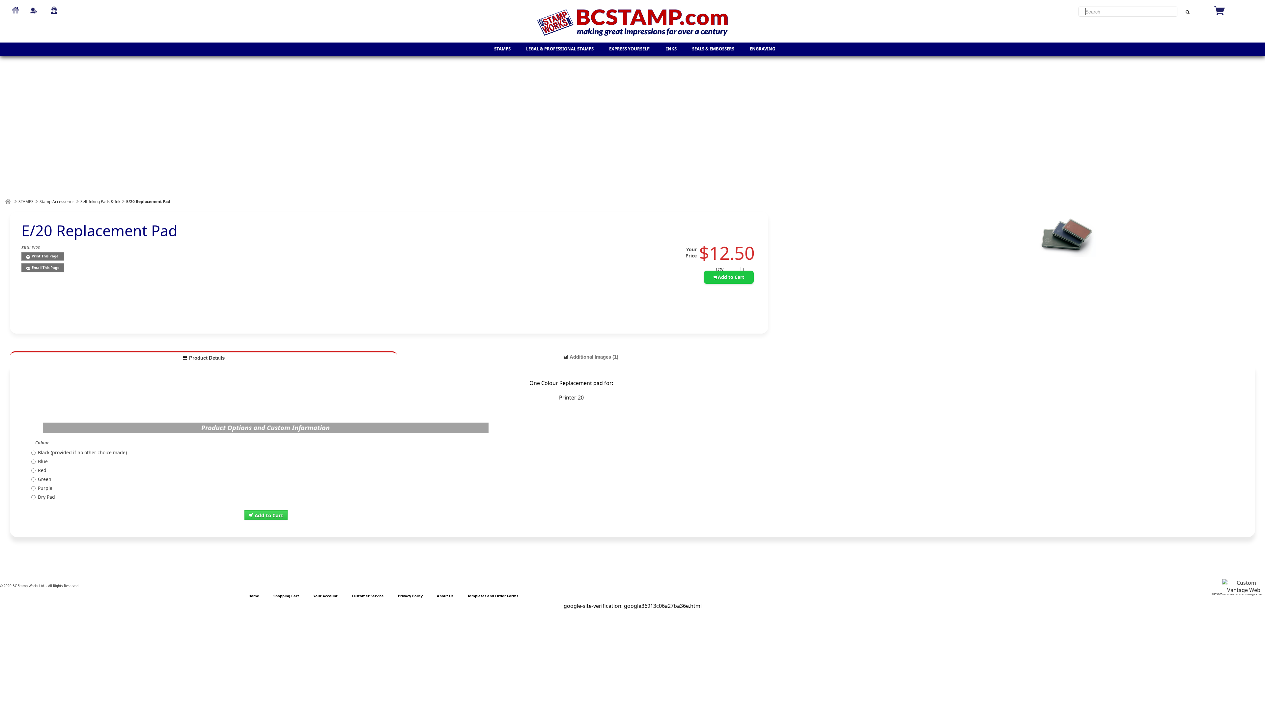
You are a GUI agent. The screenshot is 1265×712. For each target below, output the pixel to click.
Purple (45, 488)
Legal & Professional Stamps (560, 49)
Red (42, 470)
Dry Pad (46, 497)
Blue (43, 461)
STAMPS (502, 49)
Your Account (325, 595)
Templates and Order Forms (492, 595)
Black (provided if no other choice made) (82, 452)
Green (44, 479)
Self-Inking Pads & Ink (100, 201)
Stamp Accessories (57, 201)
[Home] (8, 201)
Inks (671, 49)
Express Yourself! (630, 49)
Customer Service (54, 7)
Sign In (33, 7)
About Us (445, 595)
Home (15, 7)
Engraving (762, 49)
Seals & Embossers (713, 49)
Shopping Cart (286, 595)
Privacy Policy (410, 595)
